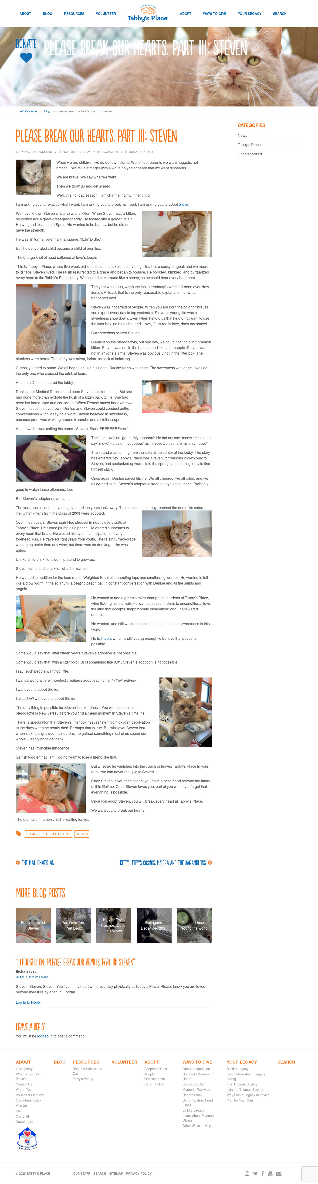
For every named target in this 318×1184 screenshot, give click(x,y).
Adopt (185, 13)
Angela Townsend (38, 152)
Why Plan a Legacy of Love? (248, 1094)
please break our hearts (48, 834)
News (242, 135)
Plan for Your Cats (240, 1100)
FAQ (19, 1111)
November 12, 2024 (77, 152)
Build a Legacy (193, 1110)
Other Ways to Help (197, 1125)
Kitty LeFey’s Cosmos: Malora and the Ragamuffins (163, 862)
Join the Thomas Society (245, 1089)
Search (280, 13)
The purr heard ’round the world (194, 925)
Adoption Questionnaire (154, 1076)
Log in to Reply (28, 1002)
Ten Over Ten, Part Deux (73, 925)
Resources (74, 13)
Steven (184, 204)
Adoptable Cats (155, 1068)
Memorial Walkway (196, 1089)
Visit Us (21, 1105)
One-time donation (196, 1068)
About (25, 13)
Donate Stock (192, 1094)
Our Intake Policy (28, 1100)
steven (82, 834)
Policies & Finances (30, 1094)
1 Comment (109, 152)
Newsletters (24, 1121)
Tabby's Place (249, 144)
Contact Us (24, 1084)
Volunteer (106, 13)
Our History (24, 1068)
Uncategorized (141, 152)
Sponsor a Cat (193, 1084)
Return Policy (154, 1084)
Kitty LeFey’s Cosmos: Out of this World (113, 925)
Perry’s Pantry (83, 1078)
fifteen (106, 638)
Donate (26, 43)
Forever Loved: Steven (33, 925)
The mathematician (38, 862)
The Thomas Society (242, 1084)
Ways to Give (214, 13)
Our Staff (22, 1116)
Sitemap (116, 1173)
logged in (45, 1036)
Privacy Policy (139, 1173)
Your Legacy (249, 13)
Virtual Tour (24, 1089)
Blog (47, 13)
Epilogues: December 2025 (154, 925)
